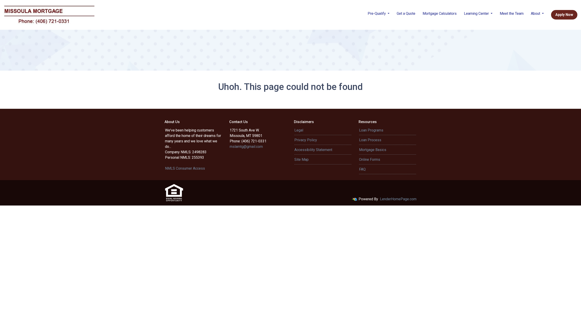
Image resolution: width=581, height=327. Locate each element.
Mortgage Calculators (440, 13)
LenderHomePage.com (398, 199)
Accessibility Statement (313, 150)
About (536, 13)
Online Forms (369, 159)
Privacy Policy (305, 140)
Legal (298, 130)
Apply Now (564, 14)
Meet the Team (512, 13)
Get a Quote (406, 13)
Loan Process (370, 140)
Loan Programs (371, 130)
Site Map (301, 159)
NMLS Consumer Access (185, 168)
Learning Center (477, 13)
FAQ (362, 169)
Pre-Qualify (377, 13)
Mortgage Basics (372, 150)
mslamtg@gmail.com (246, 146)
